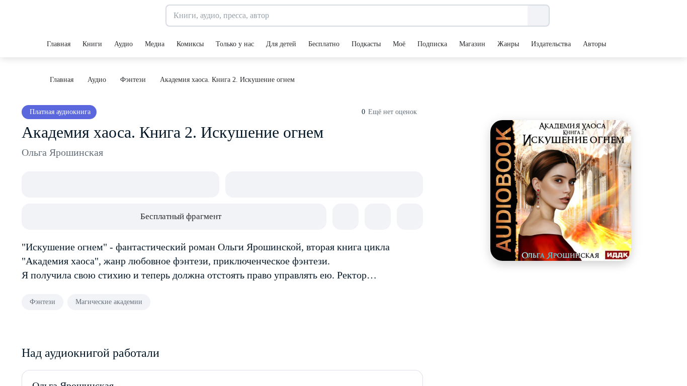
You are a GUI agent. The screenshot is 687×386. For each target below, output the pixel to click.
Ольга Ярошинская (62, 152)
